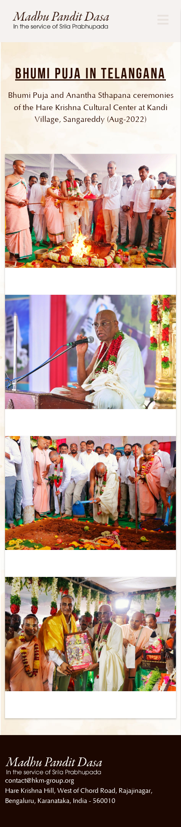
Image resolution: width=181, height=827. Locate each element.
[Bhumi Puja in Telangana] (90, 210)
